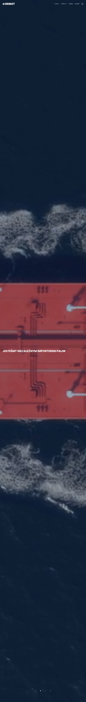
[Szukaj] (82, 4)
